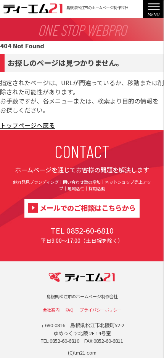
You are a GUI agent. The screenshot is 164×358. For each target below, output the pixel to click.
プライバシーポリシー (101, 310)
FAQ (70, 310)
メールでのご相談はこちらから (88, 208)
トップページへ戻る (27, 125)
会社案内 (51, 310)
